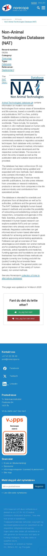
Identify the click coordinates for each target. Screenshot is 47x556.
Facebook (14, 368)
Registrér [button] (39, 486)
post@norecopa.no (10, 359)
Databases (6, 64)
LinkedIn (13, 384)
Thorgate (26, 547)
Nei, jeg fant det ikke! (25, 318)
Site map (8, 472)
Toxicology (7, 58)
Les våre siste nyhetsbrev (15, 493)
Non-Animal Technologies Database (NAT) (20, 22)
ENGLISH (41, 3)
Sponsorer (8, 466)
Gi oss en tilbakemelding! (15, 463)
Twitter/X (14, 376)
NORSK (34, 3)
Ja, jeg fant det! (25, 312)
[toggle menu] (43, 8)
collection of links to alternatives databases (21, 276)
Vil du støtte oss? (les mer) (14, 411)
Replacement (8, 70)
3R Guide (18, 19)
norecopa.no (7, 19)
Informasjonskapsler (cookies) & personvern (24, 469)
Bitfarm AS (12, 547)
